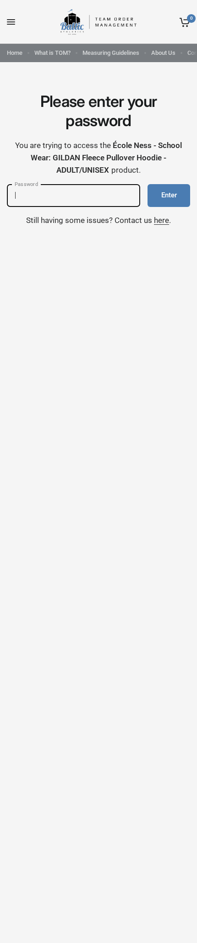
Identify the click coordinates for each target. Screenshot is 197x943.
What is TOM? (52, 52)
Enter (169, 195)
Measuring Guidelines (110, 52)
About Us (163, 52)
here (161, 220)
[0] (183, 22)
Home (14, 52)
